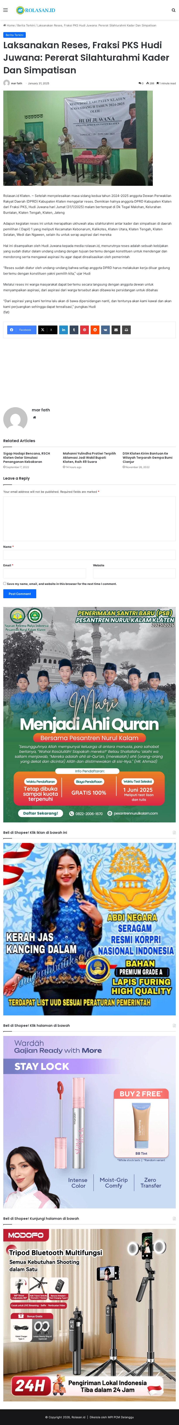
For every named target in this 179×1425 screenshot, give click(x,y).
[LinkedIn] (63, 330)
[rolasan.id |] (35, 10)
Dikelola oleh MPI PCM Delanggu (112, 1417)
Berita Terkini (26, 25)
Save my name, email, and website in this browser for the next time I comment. (62, 584)
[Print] (126, 330)
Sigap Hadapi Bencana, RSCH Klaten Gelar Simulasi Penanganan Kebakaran (26, 457)
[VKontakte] (105, 330)
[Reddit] (95, 330)
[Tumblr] (74, 330)
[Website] (34, 417)
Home (10, 25)
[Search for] (173, 11)
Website (98, 565)
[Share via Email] (116, 330)
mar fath (16, 83)
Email (8, 565)
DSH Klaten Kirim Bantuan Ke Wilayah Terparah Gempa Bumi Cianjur (147, 457)
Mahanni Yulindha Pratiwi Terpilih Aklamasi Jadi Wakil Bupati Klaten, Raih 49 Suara (89, 457)
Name (8, 546)
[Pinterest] (84, 330)
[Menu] (5, 11)
